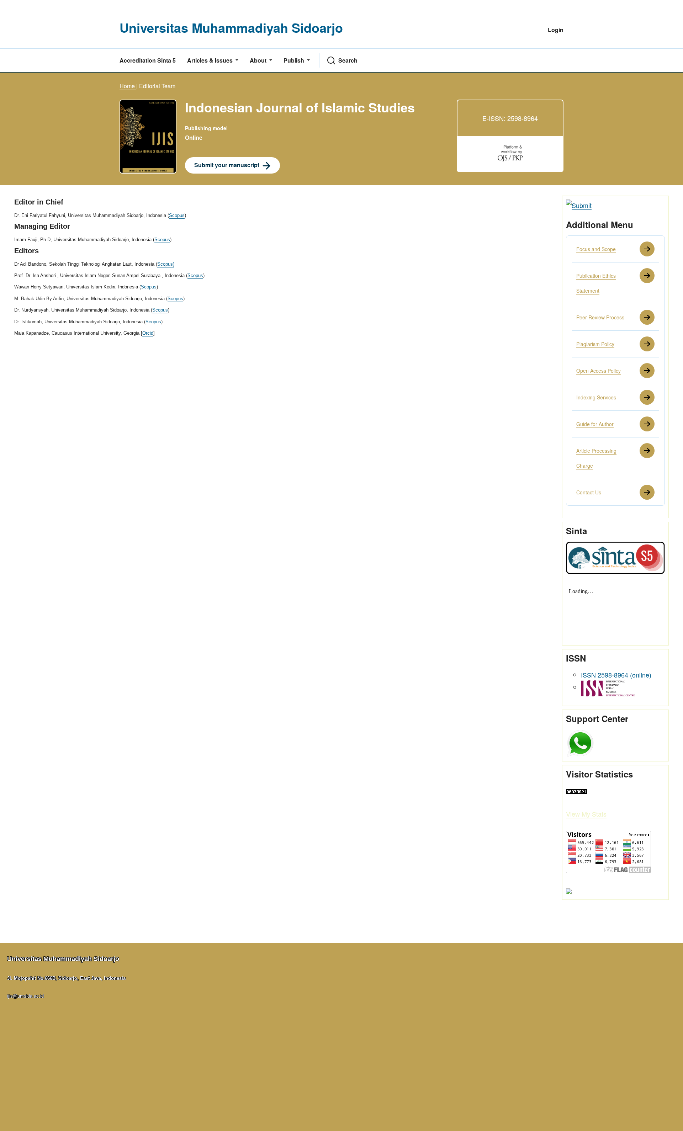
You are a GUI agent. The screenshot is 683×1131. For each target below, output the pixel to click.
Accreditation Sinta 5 (148, 60)
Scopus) (165, 264)
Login (555, 30)
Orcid (147, 333)
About (259, 60)
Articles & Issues (210, 60)
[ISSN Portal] (608, 687)
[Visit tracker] (569, 890)
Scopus (177, 215)
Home (128, 86)
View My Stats (586, 813)
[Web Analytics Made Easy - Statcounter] (576, 790)
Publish (295, 60)
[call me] (580, 742)
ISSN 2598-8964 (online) (616, 674)
